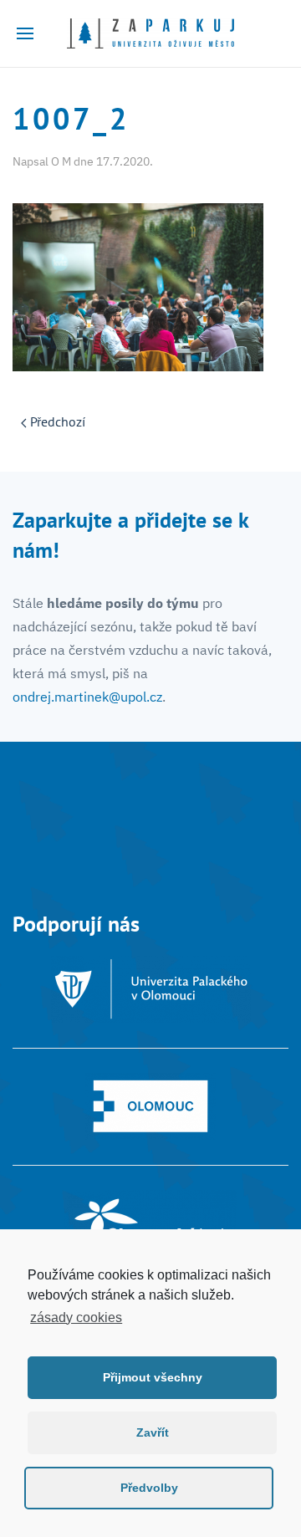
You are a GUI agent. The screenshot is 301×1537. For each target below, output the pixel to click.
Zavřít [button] (152, 1432)
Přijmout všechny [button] (152, 1377)
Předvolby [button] (149, 1487)
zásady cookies (76, 1317)
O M (61, 161)
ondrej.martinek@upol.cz (87, 696)
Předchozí (56, 421)
